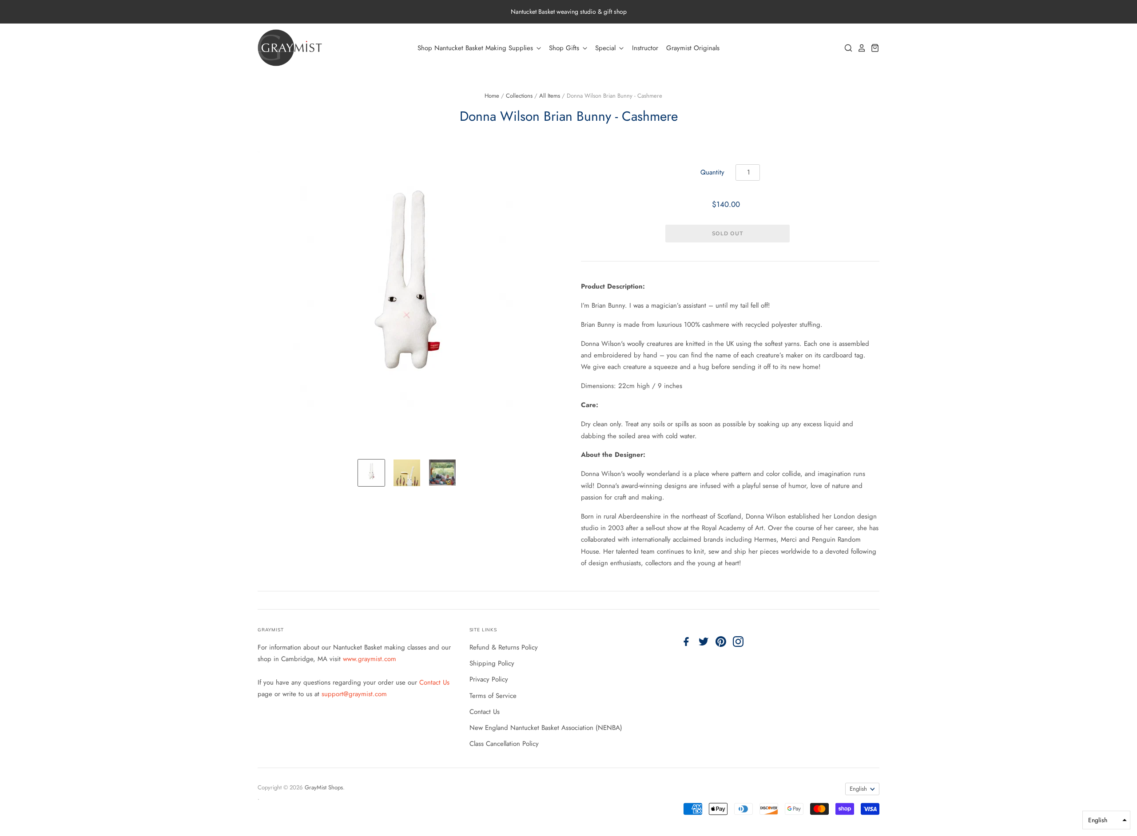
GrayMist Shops (324, 787)
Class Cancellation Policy (504, 744)
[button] (1106, 820)
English (858, 788)
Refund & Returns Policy (503, 647)
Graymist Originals (693, 48)
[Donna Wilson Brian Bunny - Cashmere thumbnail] (371, 473)
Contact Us (434, 682)
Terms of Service (493, 696)
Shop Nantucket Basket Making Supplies (476, 48)
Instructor (645, 48)
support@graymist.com (354, 694)
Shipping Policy (491, 663)
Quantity (712, 172)
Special (606, 48)
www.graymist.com (369, 659)
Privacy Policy (488, 679)
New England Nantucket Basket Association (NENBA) (545, 728)
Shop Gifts (565, 48)
